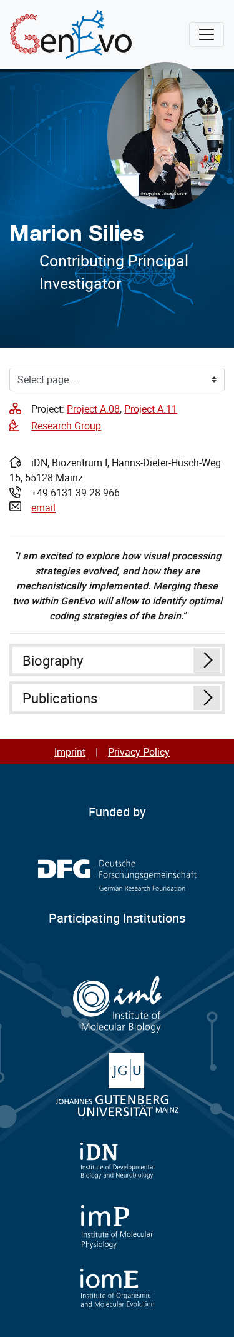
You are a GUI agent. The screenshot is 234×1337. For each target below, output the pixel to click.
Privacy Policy (139, 752)
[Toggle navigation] (206, 34)
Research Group (66, 426)
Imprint (69, 752)
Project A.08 (93, 409)
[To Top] (210, 1313)
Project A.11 (150, 409)
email (43, 507)
